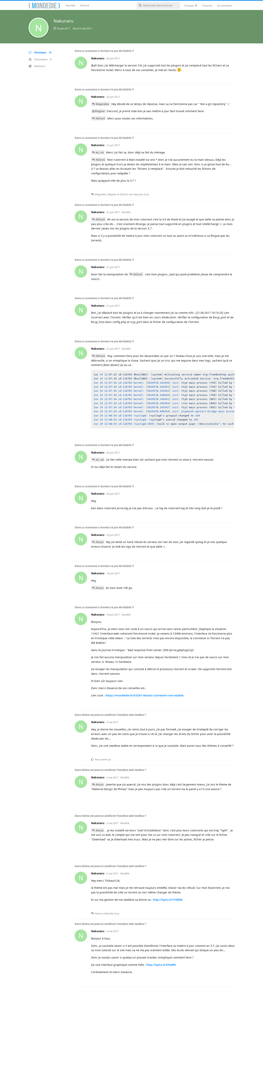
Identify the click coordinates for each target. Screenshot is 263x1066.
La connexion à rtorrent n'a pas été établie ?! (108, 51)
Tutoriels (70, 5)
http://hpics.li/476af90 (161, 965)
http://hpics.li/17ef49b (168, 899)
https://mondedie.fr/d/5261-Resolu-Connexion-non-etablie (144, 695)
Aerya (99, 542)
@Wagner (98, 111)
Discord (84, 5)
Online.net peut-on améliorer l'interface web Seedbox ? (114, 715)
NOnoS (100, 118)
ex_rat (100, 152)
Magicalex (102, 104)
